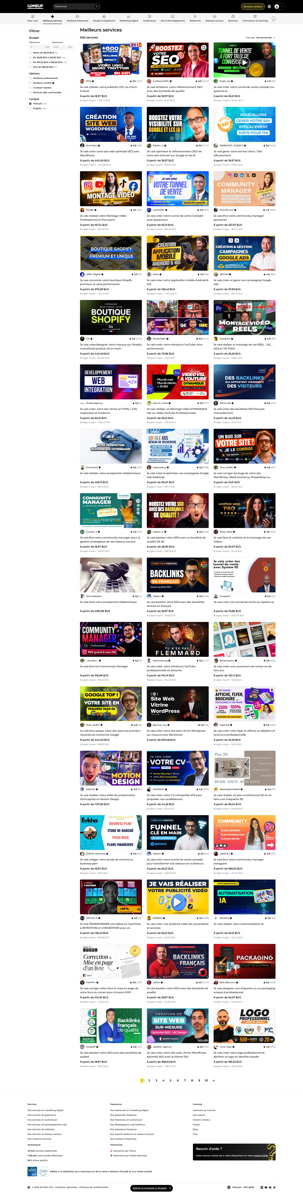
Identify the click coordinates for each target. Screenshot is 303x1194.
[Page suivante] (213, 1080)
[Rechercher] (96, 6)
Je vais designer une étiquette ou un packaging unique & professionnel (244, 990)
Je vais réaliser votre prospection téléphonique (110, 473)
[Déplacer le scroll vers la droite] (274, 18)
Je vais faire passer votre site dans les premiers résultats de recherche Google (110, 732)
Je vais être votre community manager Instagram (239, 861)
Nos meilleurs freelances (123, 1138)
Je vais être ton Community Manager (104, 666)
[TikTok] (274, 1187)
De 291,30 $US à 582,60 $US (50, 62)
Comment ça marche (204, 1110)
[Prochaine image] (205, 60)
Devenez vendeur (253, 6)
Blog (195, 1129)
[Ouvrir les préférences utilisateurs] (282, 6)
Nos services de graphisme (42, 1115)
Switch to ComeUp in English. (150, 1188)
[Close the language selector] (170, 1188)
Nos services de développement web (47, 1124)
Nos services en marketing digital (45, 1110)
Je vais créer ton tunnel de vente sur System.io (244, 602)
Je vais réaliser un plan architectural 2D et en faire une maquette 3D (243, 797)
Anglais (39, 108)
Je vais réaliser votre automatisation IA (239, 923)
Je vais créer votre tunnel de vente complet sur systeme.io (244, 89)
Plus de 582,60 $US (45, 67)
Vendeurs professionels (45, 78)
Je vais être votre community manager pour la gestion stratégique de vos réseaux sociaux (110, 539)
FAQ (195, 1134)
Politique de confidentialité (93, 1187)
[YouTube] (266, 1187)
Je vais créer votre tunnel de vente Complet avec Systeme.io (175, 217)
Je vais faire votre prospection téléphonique (108, 602)
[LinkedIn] (262, 1187)
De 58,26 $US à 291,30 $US (49, 57)
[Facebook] (270, 1187)
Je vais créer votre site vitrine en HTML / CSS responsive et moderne (108, 410)
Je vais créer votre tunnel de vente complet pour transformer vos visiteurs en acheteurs (175, 861)
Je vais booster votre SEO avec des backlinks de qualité (177, 990)
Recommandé (264, 37)
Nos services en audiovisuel (42, 1119)
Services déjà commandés (47, 92)
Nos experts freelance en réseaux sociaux (132, 1134)
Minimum (34, 42)
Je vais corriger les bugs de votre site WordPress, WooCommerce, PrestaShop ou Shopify (242, 477)
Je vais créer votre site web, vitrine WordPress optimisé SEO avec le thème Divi (176, 1054)
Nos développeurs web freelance (127, 1124)
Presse (196, 1124)
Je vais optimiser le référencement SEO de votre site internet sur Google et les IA (174, 153)
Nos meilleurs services (39, 1138)
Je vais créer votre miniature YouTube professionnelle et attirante (171, 668)
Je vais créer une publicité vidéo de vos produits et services (178, 925)
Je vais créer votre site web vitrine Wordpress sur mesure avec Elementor (176, 732)
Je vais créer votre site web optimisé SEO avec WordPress (109, 153)
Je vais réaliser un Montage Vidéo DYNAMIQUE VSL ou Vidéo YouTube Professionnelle (177, 410)
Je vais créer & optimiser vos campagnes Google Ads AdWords (178, 475)
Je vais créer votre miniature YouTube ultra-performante (175, 346)
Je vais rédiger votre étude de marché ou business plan (106, 861)
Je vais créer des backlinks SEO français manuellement (239, 410)
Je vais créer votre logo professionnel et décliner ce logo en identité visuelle (239, 1054)
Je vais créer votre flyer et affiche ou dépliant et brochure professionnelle (244, 732)
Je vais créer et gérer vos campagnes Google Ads (242, 282)
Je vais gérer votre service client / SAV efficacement (238, 153)
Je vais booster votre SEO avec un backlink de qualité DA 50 (176, 539)
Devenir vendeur (201, 1119)
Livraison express (42, 87)
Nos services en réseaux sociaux (45, 1134)
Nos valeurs (199, 1115)
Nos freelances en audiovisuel (126, 1119)
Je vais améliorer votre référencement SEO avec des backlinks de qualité (174, 89)
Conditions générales (66, 1187)
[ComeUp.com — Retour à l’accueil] (35, 6)
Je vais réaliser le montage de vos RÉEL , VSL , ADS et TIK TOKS (243, 346)
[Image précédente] (150, 60)
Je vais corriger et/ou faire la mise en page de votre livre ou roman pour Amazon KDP (109, 990)
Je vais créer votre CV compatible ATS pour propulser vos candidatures (174, 797)
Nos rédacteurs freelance (123, 1129)
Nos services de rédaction (41, 1129)
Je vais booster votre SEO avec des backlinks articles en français (175, 603)
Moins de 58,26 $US (45, 52)
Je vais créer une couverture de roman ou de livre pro (243, 668)
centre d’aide (261, 1155)
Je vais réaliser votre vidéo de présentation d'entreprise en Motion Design (107, 797)
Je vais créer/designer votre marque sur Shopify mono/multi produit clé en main (111, 346)
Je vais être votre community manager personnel (239, 217)
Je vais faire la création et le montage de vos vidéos (242, 539)
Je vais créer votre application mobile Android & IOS (177, 282)
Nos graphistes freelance (123, 1115)
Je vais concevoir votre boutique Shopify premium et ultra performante (106, 282)
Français (40, 103)
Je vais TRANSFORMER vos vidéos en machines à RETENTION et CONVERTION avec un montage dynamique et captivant (110, 927)
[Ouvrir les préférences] (269, 6)
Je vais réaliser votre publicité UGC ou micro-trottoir (109, 89)
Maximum (57, 42)
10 (206, 1080)
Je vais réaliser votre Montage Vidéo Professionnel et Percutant (103, 217)
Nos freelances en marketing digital (129, 1110)
